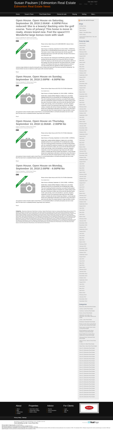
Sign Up (66, 410)
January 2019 (82, 151)
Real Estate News (45, 14)
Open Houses (82, 30)
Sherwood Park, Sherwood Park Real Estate (30, 215)
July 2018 (81, 163)
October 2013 (82, 278)
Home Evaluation (52, 410)
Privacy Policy (17, 417)
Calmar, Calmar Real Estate (86, 308)
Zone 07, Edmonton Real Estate (87, 358)
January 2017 (82, 197)
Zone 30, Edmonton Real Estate (87, 386)
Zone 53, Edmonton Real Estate (87, 390)
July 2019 (81, 138)
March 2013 (82, 292)
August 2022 (82, 87)
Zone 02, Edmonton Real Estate (87, 350)
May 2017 (81, 189)
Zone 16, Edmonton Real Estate (87, 371)
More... (93, 14)
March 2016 (82, 216)
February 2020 (83, 123)
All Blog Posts (82, 26)
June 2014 (82, 261)
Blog (18, 410)
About (18, 409)
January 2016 (82, 220)
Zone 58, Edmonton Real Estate (87, 396)
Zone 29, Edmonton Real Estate (87, 384)
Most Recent (82, 43)
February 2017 (83, 195)
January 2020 (82, 125)
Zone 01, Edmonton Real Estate (87, 348)
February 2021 (83, 106)
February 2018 (83, 174)
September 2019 (83, 134)
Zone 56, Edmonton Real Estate (87, 394)
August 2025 (82, 56)
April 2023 (81, 81)
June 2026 (82, 47)
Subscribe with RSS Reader (87, 20)
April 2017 (81, 191)
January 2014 (82, 271)
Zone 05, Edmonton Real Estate (87, 354)
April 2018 (81, 170)
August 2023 (82, 77)
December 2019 (83, 128)
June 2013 (82, 286)
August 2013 (82, 282)
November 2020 (83, 111)
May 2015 (81, 237)
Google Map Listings (34, 410)
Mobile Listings (33, 412)
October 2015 (82, 227)
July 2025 (81, 58)
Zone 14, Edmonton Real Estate (87, 367)
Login (65, 409)
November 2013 (83, 275)
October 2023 (82, 73)
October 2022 (82, 85)
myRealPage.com (90, 422)
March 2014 (82, 267)
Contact (18, 413)
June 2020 (82, 119)
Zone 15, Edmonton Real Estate (87, 369)
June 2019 (82, 140)
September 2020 (83, 115)
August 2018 (82, 161)
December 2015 (83, 223)
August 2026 (82, 45)
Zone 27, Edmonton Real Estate (87, 379)
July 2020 (81, 117)
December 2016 (83, 199)
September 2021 (83, 96)
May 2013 (81, 288)
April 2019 (81, 144)
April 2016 (81, 214)
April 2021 (81, 102)
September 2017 (83, 180)
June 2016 (82, 210)
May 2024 (81, 66)
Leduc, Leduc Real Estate (85, 319)
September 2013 (83, 280)
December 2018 (83, 153)
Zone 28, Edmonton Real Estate (87, 382)
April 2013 (81, 290)
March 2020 (82, 121)
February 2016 (83, 218)
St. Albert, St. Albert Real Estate (86, 344)
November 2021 (83, 94)
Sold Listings (82, 34)
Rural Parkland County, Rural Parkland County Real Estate (86, 331)
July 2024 (81, 64)
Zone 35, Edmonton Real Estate (87, 388)
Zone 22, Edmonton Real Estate (87, 377)
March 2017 (82, 193)
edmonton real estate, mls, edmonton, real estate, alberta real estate (87, 316)
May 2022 (81, 90)
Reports (50, 409)
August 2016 (82, 206)
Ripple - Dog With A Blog (85, 32)
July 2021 (81, 98)
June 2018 (82, 166)
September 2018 (83, 159)
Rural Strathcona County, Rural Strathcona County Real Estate (86, 334)
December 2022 (83, 83)
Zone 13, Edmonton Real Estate (87, 365)
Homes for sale (61, 14)
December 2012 (83, 299)
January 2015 (82, 246)
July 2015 (81, 233)
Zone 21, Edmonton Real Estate (87, 375)
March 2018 (82, 172)
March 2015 (82, 242)
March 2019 (82, 147)
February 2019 (83, 149)
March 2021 (82, 104)
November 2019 (83, 130)
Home (18, 14)
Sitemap (24, 417)
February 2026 (83, 52)
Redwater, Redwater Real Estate (87, 321)
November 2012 (83, 301)
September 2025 (83, 54)
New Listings (82, 28)
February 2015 (83, 244)
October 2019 (82, 132)
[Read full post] (28, 54)
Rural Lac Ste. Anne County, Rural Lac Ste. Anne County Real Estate (87, 324)
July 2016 (81, 208)
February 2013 (83, 294)
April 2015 (81, 239)
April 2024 (81, 68)
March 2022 (82, 92)
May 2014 (81, 263)
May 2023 (81, 79)
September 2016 (83, 204)
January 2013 (82, 297)
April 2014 (81, 265)
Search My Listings (34, 409)
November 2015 (83, 225)
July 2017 (81, 185)
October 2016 (82, 201)
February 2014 (83, 269)
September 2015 (83, 229)
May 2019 (81, 142)
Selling (84, 14)
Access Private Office (33, 423)
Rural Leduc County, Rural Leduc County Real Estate (87, 328)
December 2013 (83, 273)
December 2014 (83, 248)
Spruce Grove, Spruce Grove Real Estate (29, 38)
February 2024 (83, 71)
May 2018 (81, 168)
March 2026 (82, 49)
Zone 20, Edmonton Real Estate (87, 373)
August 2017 (82, 182)
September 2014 (83, 254)
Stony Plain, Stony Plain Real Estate (88, 346)
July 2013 (81, 284)
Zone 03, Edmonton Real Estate (87, 352)
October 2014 (82, 252)
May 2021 (81, 100)
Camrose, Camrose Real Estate (87, 311)
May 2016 (81, 212)
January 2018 (82, 176)
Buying (74, 14)
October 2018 (82, 157)
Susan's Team (29, 14)
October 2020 (82, 113)
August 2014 (82, 256)
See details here (45, 46)
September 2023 (83, 75)
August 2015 (82, 231)
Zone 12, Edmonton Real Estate (87, 363)
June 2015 (82, 235)
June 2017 (82, 187)
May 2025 (81, 60)
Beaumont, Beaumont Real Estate (87, 306)
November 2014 (83, 250)
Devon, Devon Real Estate (85, 313)
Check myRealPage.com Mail (20, 423)
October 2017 (82, 178)
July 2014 (81, 258)
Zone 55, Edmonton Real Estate (87, 392)
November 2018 (83, 155)
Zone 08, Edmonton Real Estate (87, 360)
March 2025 (82, 62)
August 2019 (82, 136)
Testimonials (20, 412)
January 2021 (82, 109)
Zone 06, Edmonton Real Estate (87, 356)
